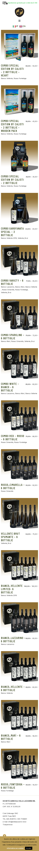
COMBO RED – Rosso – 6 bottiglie (12, 437)
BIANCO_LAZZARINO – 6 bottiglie (13, 639)
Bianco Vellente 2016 (9, 238)
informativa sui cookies (15, 848)
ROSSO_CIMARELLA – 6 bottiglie (13, 486)
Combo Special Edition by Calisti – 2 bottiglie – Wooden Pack (12, 125)
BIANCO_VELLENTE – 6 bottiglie (13, 688)
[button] (19, 21)
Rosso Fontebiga (20, 78)
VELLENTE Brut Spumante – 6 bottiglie (10, 537)
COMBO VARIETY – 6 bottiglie (12, 282)
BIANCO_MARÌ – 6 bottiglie (11, 737)
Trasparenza (7, 825)
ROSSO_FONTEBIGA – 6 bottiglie (13, 786)
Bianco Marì (19, 287)
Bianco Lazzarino (7, 287)
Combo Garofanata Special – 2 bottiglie (12, 232)
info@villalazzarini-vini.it (17, 822)
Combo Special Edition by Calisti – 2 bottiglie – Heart (12, 70)
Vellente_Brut (23, 238)
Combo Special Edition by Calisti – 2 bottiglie (12, 180)
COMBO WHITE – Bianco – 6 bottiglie (10, 387)
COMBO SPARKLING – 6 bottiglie (12, 336)
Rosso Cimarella (8, 290)
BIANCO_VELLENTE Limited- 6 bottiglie (12, 589)
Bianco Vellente (7, 78)
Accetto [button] (28, 848)
